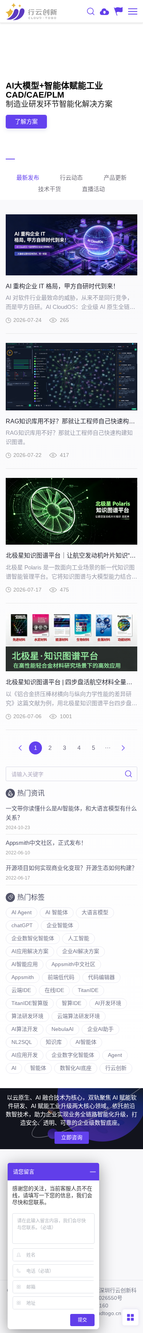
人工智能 (78, 938)
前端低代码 (61, 977)
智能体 (38, 1068)
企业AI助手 (100, 1029)
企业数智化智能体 (32, 938)
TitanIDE (88, 990)
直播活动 (93, 189)
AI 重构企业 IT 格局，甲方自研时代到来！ (62, 286)
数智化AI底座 (76, 1068)
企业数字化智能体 (72, 1055)
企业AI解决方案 (80, 951)
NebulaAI (62, 1029)
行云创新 (116, 1068)
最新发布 (27, 177)
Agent (115, 1055)
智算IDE (71, 1003)
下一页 (123, 747)
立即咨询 (71, 1137)
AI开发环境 (108, 1003)
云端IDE (21, 990)
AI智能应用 (24, 964)
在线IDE (54, 990)
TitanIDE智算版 (29, 1003)
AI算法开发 (24, 1029)
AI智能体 (86, 1042)
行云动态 (71, 177)
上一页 (20, 747)
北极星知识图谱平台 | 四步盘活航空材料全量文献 (72, 682)
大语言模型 (95, 912)
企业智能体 (60, 925)
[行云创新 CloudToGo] (31, 11)
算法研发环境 (27, 1016)
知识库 (54, 1042)
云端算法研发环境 (78, 1016)
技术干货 (49, 189)
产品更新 (115, 177)
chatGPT (22, 925)
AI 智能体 (56, 912)
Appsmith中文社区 (73, 964)
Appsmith (22, 977)
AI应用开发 (24, 1055)
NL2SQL (21, 1042)
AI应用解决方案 (29, 951)
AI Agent (21, 912)
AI (13, 1068)
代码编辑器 (101, 977)
